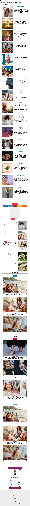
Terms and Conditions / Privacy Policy (15, 503)
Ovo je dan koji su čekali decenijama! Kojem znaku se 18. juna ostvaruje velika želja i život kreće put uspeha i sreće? (20, 47)
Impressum (15, 498)
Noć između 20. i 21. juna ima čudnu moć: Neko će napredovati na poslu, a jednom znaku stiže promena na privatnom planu (20, 23)
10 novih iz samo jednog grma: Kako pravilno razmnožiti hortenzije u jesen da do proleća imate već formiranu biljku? (10, 253)
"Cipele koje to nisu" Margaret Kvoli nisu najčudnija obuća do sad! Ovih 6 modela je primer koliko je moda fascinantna (15, 358)
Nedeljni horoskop (9, 2)
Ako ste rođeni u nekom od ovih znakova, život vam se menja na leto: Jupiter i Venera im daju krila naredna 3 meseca (20, 59)
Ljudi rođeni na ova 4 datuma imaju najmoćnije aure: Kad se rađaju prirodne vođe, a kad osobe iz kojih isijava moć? (21, 143)
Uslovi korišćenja (15, 501)
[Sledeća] (16, 201)
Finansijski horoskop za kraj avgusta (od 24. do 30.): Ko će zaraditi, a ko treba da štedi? (10, 233)
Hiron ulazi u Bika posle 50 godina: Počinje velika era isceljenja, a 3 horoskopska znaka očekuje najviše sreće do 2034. (21, 107)
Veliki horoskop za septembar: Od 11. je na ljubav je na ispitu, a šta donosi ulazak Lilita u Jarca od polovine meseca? (15, 314)
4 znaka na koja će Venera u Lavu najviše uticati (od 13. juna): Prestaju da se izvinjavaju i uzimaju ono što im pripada (20, 155)
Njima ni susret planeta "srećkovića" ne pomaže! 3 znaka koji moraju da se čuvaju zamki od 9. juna (21, 192)
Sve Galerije (15, 402)
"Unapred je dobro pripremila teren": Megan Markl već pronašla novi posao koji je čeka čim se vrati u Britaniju (10, 243)
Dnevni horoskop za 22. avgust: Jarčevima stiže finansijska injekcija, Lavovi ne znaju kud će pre (15, 333)
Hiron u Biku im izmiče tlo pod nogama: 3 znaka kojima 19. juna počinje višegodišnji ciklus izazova (20, 83)
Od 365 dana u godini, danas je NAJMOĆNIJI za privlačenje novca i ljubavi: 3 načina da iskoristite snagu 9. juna (21, 180)
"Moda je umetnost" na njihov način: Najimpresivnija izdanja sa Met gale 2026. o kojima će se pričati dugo (15, 398)
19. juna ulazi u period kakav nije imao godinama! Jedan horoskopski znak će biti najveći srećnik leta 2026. (20, 35)
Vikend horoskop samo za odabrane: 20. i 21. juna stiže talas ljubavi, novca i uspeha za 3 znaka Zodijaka (21, 11)
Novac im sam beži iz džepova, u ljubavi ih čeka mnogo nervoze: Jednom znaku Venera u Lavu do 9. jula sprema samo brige (20, 119)
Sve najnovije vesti (15, 272)
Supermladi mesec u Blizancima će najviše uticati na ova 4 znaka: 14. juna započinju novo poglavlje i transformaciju (20, 131)
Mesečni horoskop (15, 2)
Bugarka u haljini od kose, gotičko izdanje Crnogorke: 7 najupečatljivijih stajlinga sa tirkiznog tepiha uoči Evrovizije (15, 377)
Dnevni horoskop (3, 2)
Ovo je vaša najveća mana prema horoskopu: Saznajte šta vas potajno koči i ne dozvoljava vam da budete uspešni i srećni (20, 95)
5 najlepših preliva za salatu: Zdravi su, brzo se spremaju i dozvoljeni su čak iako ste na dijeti (10, 264)
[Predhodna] (13, 201)
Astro (20, 2)
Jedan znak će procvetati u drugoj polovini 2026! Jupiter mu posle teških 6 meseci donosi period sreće (21, 168)
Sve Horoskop (15, 336)
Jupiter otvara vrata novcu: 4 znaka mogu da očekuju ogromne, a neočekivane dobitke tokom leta (21, 70)
